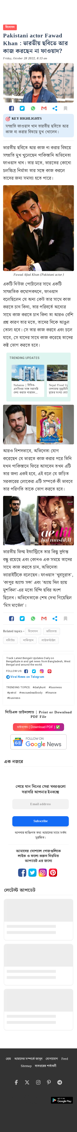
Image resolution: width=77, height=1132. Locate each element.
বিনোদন (10, 27)
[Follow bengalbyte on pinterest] (53, 873)
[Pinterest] (49, 670)
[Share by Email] (43, 108)
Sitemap (26, 1066)
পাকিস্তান (28, 640)
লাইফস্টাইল (49, 640)
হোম (8, 1058)
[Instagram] (42, 670)
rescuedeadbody (31, 692)
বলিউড (10, 640)
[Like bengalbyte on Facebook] (22, 873)
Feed (64, 1058)
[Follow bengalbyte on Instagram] (43, 873)
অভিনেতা (51, 631)
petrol (12, 692)
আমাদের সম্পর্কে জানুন (28, 1058)
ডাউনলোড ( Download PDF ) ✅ (38, 727)
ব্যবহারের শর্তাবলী (45, 1066)
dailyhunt (40, 687)
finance (51, 692)
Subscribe (40, 821)
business (56, 687)
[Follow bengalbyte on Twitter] (32, 873)
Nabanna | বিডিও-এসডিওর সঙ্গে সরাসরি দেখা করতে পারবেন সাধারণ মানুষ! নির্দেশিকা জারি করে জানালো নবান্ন (27, 392)
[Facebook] (26, 670)
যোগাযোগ (52, 1058)
